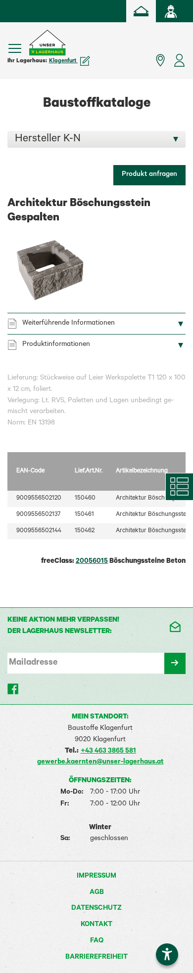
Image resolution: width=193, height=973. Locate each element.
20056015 (92, 562)
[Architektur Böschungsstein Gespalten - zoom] (49, 270)
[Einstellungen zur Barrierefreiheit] (167, 954)
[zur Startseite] (141, 11)
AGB (97, 893)
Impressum (96, 877)
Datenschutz (96, 909)
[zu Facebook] (13, 689)
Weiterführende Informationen (68, 324)
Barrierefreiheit (96, 958)
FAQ (96, 941)
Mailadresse (33, 663)
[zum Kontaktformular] (174, 627)
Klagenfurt (63, 61)
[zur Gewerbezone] (171, 11)
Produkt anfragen (149, 175)
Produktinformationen (56, 345)
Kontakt (96, 925)
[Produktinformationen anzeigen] (96, 404)
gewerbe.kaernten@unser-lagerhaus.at (100, 762)
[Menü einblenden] (14, 48)
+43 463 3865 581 (108, 752)
